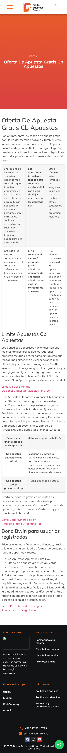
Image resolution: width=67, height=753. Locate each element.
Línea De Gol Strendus (16, 386)
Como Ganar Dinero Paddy (19, 519)
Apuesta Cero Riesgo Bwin (19, 610)
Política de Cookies (47, 691)
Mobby (7, 698)
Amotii (7, 710)
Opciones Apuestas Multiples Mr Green (26, 390)
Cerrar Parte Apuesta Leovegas (22, 606)
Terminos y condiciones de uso (47, 705)
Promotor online (45, 661)
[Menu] (10, 7)
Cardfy (7, 691)
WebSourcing (11, 704)
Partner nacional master (45, 641)
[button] (59, 744)
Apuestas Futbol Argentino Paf (21, 523)
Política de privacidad (48, 697)
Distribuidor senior (47, 655)
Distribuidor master (47, 649)
